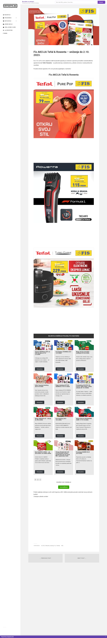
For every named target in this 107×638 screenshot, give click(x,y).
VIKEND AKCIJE (9, 24)
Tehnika (58, 545)
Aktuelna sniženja (49, 545)
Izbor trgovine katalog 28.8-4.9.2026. (41, 385)
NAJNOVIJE (7, 14)
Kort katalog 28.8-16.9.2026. (61, 419)
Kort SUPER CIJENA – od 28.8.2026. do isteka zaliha (43, 452)
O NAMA (5, 33)
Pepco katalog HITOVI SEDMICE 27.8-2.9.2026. (63, 385)
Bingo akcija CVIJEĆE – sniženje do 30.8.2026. (83, 352)
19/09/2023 (37, 545)
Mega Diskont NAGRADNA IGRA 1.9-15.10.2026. (84, 419)
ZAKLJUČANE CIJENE (10, 27)
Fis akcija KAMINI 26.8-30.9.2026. (83, 452)
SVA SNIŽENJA (64, 487)
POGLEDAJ (40, 369)
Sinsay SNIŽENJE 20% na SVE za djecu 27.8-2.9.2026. (42, 353)
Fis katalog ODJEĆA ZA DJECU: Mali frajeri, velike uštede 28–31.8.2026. (84, 386)
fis (62, 545)
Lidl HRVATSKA (9, 30)
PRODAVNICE (8, 17)
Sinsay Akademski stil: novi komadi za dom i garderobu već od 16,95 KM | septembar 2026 (63, 454)
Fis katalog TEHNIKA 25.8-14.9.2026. (63, 352)
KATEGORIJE (8, 21)
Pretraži (101, 2)
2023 (43, 545)
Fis (55, 545)
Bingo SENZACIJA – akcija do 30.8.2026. (43, 419)
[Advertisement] (64, 150)
